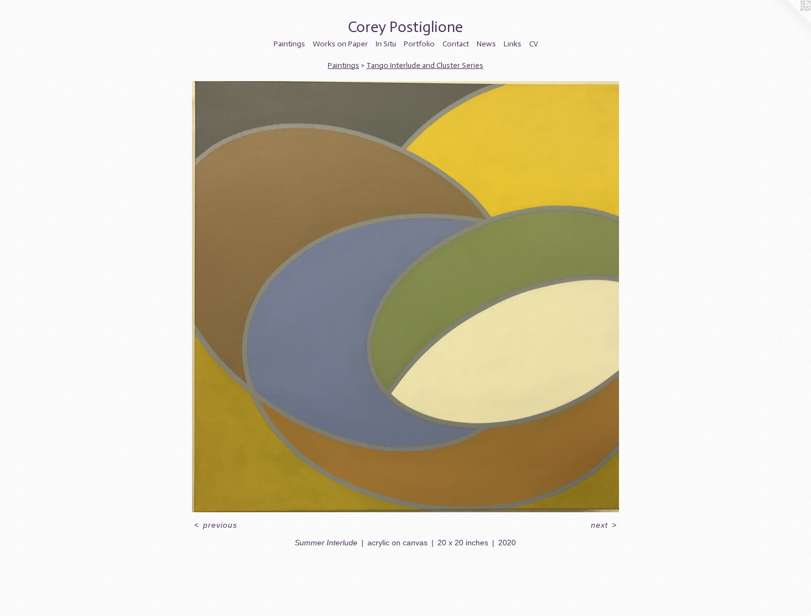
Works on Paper (340, 44)
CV (533, 44)
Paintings (289, 44)
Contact (455, 44)
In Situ (386, 44)
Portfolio (419, 44)
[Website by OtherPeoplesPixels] (789, 22)
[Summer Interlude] (405, 296)
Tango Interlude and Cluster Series (424, 65)
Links (512, 44)
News (486, 44)
